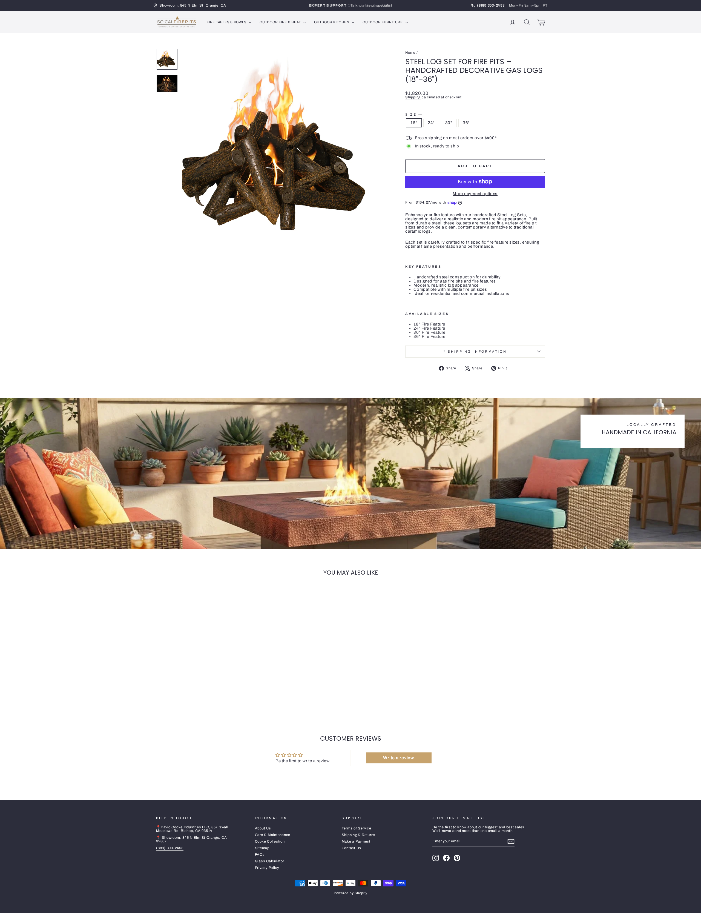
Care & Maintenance (273, 835)
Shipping (413, 97)
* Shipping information (475, 351)
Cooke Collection (270, 841)
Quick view (202, 677)
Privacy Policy (267, 868)
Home (410, 53)
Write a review (398, 757)
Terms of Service (356, 828)
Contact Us (351, 848)
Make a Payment (356, 841)
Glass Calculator (269, 861)
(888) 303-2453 (169, 848)
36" (466, 123)
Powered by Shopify (350, 893)
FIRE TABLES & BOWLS (227, 22)
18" (413, 123)
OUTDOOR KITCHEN (332, 22)
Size (413, 114)
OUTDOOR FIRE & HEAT (281, 22)
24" (431, 123)
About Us (263, 828)
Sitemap (262, 848)
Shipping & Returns (359, 835)
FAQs (260, 855)
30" (448, 123)
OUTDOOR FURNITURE (383, 22)
